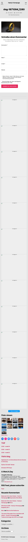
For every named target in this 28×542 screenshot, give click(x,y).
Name (3, 57)
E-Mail (3, 63)
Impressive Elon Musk (16, 497)
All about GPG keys (6, 467)
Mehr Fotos (4, 435)
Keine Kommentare (15, 15)
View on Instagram (15, 411)
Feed (2, 488)
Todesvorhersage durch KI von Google (12, 517)
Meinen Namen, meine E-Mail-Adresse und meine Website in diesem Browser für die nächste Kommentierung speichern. (13, 77)
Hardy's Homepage (14, 2)
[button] (14, 112)
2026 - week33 (5, 449)
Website (3, 70)
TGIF (3, 443)
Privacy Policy (4, 539)
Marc (2, 510)
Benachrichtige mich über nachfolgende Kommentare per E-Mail (11, 82)
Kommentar (4, 45)
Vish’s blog (5, 456)
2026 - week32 (5, 452)
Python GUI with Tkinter (8, 464)
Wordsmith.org (8, 481)
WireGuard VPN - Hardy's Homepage (11, 505)
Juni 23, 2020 (19, 12)
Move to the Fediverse (12, 510)
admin (11, 12)
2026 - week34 (5, 446)
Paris (11, 502)
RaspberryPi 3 (5, 507)
